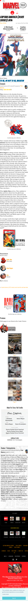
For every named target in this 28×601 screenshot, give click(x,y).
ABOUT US (21, 551)
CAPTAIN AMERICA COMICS (8, 545)
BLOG (9, 551)
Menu (4, 1)
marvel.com (24, 556)
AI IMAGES (4, 551)
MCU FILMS (14, 551)
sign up (5, 556)
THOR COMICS (17, 547)
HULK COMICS (19, 545)
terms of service (17, 556)
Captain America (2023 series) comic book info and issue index (14, 287)
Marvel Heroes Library (13, 577)
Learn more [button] (5, 594)
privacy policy (11, 556)
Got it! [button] (14, 598)
